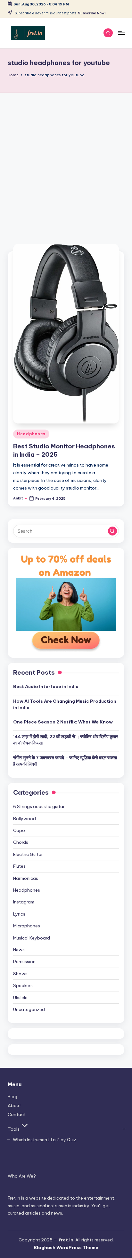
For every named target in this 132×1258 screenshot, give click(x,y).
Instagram (23, 902)
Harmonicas (25, 878)
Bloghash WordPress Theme (66, 1247)
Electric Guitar (28, 854)
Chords (20, 842)
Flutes (19, 866)
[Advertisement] (66, 162)
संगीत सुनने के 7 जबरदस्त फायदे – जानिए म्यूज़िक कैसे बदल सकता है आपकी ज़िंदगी (65, 761)
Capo (19, 830)
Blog (12, 1096)
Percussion (24, 961)
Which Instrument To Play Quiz (44, 1139)
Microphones (26, 926)
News (19, 950)
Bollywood (24, 818)
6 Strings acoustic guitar (39, 806)
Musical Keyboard (31, 938)
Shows (20, 974)
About (14, 1105)
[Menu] (121, 32)
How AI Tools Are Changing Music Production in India (64, 704)
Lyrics (19, 914)
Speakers (23, 985)
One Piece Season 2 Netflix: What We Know (63, 722)
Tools (14, 1129)
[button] (112, 531)
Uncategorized (29, 1009)
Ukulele (20, 997)
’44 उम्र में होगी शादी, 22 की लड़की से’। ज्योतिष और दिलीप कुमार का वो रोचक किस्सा (65, 740)
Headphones (31, 433)
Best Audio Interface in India (45, 686)
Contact (17, 1114)
